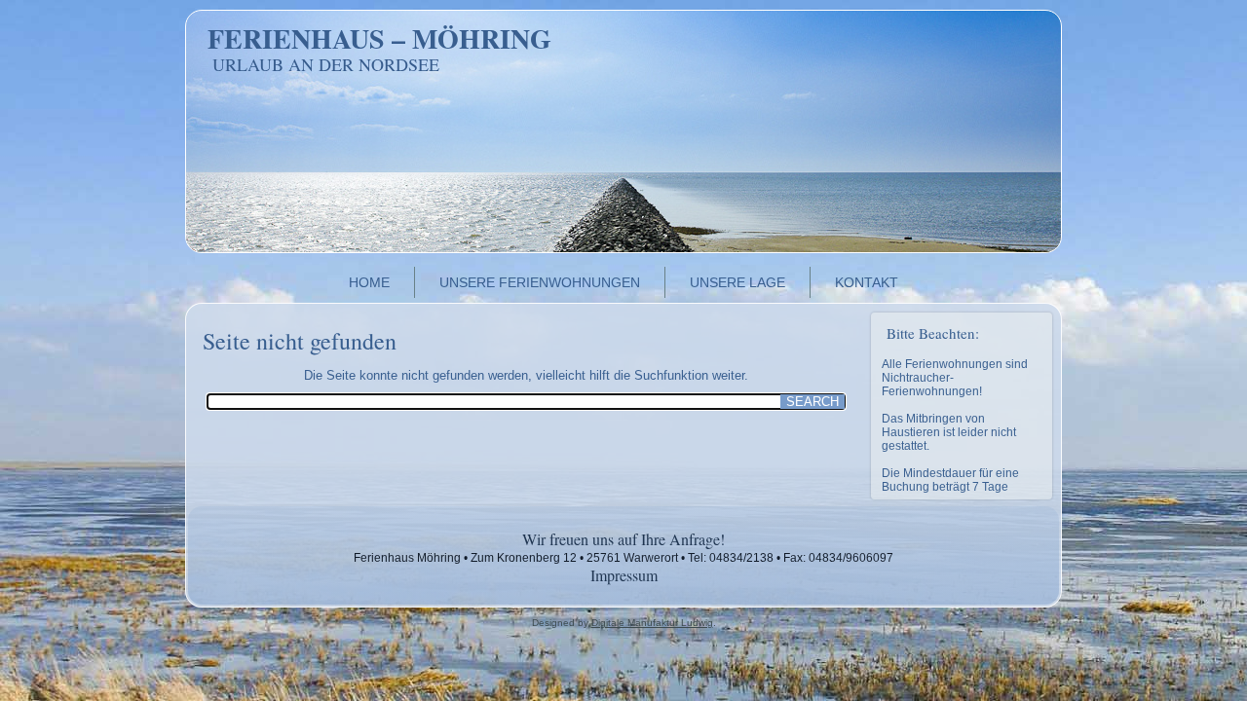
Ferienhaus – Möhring (379, 38)
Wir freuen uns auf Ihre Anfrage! (623, 539)
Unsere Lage (737, 282)
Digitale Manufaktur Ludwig (652, 622)
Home (369, 282)
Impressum (624, 575)
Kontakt (866, 282)
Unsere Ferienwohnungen (539, 282)
